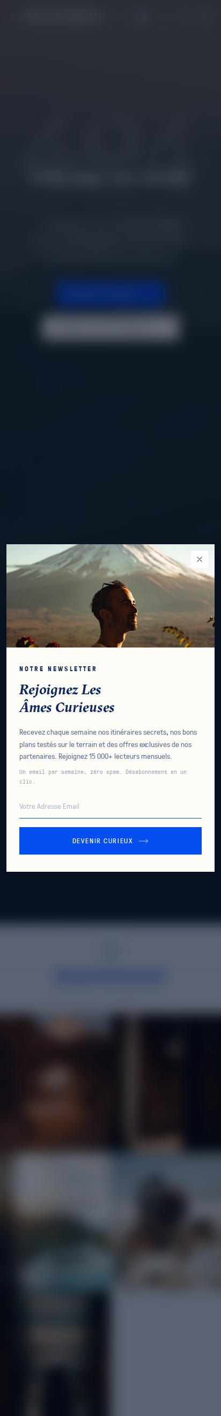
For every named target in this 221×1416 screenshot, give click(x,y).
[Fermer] (199, 559)
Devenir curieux (102, 840)
